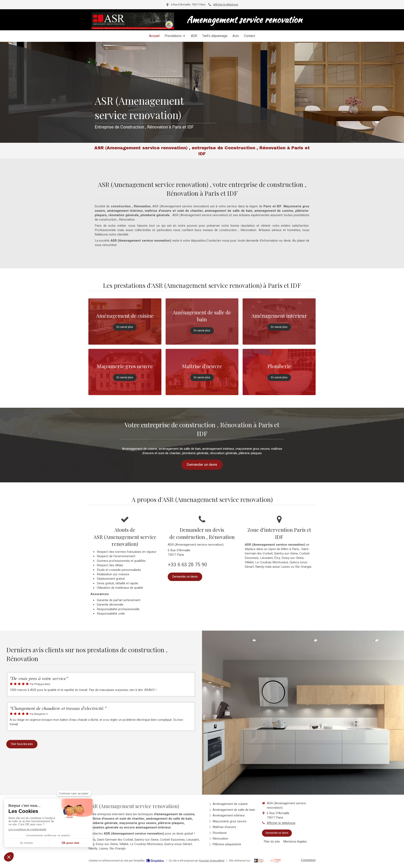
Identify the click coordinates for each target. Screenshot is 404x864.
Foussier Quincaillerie (211, 861)
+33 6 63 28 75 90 (187, 564)
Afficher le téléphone (225, 5)
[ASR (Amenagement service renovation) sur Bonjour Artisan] (258, 860)
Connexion (308, 860)
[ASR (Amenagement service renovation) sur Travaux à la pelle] (275, 860)
